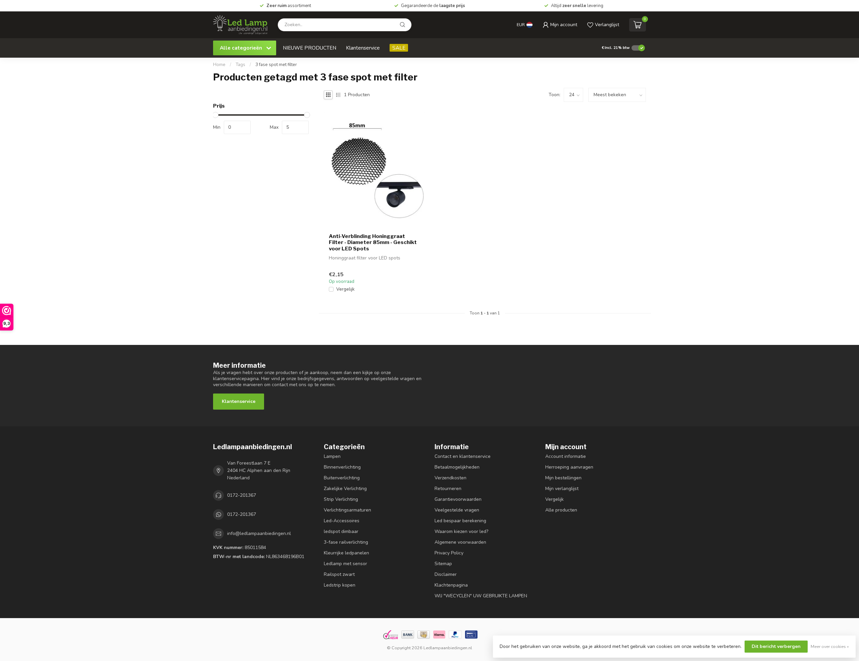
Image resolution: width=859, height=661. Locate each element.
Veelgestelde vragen (457, 510)
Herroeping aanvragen (569, 467)
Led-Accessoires (341, 521)
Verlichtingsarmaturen (347, 510)
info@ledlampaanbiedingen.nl (259, 533)
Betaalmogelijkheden (457, 467)
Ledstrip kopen (339, 585)
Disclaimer (446, 574)
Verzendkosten (450, 478)
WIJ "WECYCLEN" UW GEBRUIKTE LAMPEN (481, 596)
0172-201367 (241, 495)
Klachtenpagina (451, 585)
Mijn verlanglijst (561, 488)
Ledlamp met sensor (345, 563)
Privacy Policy (449, 553)
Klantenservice (363, 47)
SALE (398, 47)
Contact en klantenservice (463, 456)
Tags (240, 65)
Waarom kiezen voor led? (461, 531)
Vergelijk (345, 289)
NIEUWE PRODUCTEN (309, 47)
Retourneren (448, 488)
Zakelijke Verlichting (345, 488)
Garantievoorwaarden (458, 499)
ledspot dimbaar (341, 531)
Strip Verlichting (341, 499)
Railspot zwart (339, 574)
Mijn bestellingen (563, 478)
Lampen (332, 456)
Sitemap (443, 563)
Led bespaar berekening (460, 521)
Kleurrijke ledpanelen (346, 553)
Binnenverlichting (342, 467)
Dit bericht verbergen (776, 646)
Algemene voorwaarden (460, 542)
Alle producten (561, 510)
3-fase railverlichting (346, 542)
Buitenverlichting (342, 478)
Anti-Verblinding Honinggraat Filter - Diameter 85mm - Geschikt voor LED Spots (373, 242)
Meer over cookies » (830, 646)
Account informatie (565, 456)
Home (219, 65)
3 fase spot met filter (276, 65)
